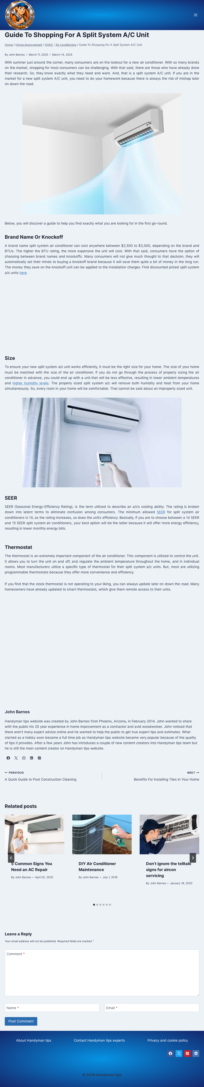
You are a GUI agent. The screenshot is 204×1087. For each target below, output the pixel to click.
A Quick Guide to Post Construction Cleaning (40, 776)
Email (112, 1008)
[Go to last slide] (11, 858)
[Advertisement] (102, 314)
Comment (16, 954)
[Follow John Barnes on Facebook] (8, 757)
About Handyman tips (33, 1040)
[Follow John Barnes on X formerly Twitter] (16, 757)
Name (13, 1008)
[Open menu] (195, 15)
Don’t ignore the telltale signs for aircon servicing (168, 869)
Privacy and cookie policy (168, 1040)
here (23, 273)
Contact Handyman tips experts (99, 1040)
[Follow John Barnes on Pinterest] (39, 757)
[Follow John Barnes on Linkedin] (31, 757)
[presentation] (34, 834)
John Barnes (23, 877)
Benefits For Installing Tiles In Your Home (166, 776)
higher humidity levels (31, 383)
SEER (161, 512)
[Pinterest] (187, 1053)
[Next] (193, 858)
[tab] (94, 905)
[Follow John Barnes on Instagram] (23, 757)
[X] (179, 1053)
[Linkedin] (195, 1053)
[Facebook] (170, 1053)
